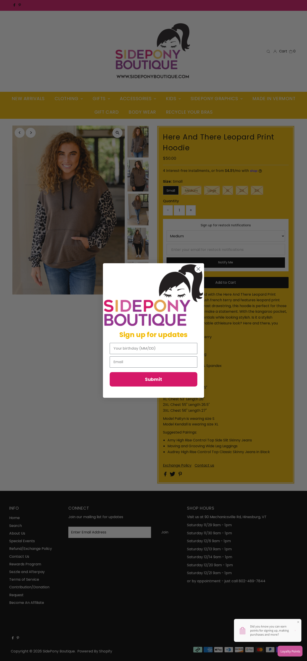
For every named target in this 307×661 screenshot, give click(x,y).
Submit (153, 379)
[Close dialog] (198, 269)
